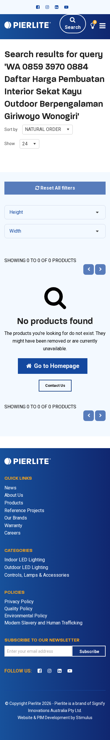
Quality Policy (18, 608)
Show (9, 143)
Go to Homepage (56, 365)
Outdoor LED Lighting (26, 567)
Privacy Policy (19, 601)
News (10, 488)
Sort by (11, 129)
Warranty (13, 525)
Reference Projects (24, 510)
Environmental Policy (25, 616)
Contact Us (55, 385)
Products (13, 503)
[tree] (55, 224)
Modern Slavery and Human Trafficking (43, 623)
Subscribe (89, 651)
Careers (12, 533)
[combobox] (47, 129)
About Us (13, 495)
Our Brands (15, 518)
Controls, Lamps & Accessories (36, 575)
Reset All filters (57, 188)
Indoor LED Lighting (24, 560)
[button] (93, 26)
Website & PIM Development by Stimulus (55, 717)
